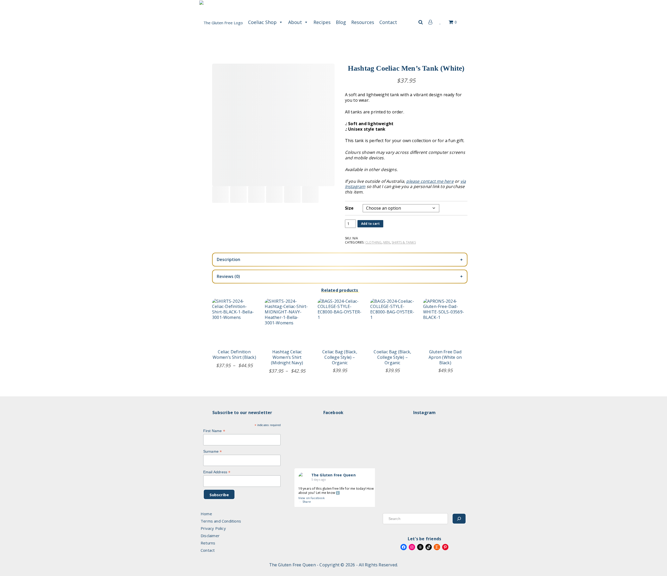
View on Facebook (311, 498)
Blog (341, 22)
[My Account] (429, 22)
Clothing (373, 242)
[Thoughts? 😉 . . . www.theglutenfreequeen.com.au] (425, 454)
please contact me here (429, 181)
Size (349, 208)
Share (306, 502)
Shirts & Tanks (404, 242)
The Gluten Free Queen (333, 474)
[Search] (459, 518)
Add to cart (370, 223)
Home (206, 513)
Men (386, 242)
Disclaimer (210, 535)
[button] (420, 22)
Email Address (217, 472)
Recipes (322, 22)
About (295, 22)
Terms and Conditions (221, 521)
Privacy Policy (213, 528)
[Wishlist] (440, 22)
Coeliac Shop (262, 22)
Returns (208, 542)
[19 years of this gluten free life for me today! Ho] (396, 454)
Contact (388, 22)
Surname (212, 451)
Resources (362, 22)
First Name (214, 430)
